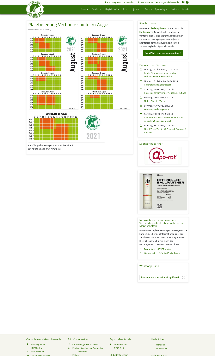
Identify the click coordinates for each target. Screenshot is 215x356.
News (83, 9)
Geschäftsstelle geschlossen (158, 84)
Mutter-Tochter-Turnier (155, 101)
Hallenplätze (146, 32)
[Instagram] (183, 2)
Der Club (95, 9)
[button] (163, 53)
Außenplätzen (158, 28)
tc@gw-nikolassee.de (169, 2)
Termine (148, 9)
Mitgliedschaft (111, 9)
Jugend (136, 9)
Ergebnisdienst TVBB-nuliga (157, 249)
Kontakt (185, 9)
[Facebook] (187, 2)
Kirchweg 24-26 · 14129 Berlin (120, 2)
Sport (125, 9)
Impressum (160, 344)
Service (174, 9)
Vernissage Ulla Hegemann (157, 109)
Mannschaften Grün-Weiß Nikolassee (162, 253)
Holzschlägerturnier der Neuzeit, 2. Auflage (165, 92)
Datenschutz (161, 348)
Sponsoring (160, 9)
